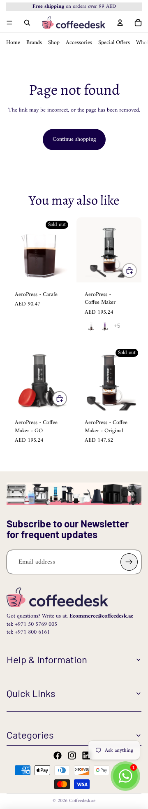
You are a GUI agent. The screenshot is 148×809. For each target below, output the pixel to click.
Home (13, 42)
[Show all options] (117, 326)
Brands (34, 42)
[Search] (27, 22)
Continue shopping (74, 139)
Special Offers (114, 42)
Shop (54, 42)
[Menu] (9, 22)
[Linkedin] (86, 755)
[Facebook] (57, 755)
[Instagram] (72, 755)
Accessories (79, 42)
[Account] (120, 22)
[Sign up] (129, 562)
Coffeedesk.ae (82, 801)
